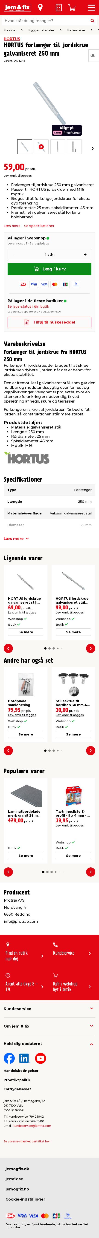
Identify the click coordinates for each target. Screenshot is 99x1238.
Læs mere (12, 226)
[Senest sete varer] (93, 55)
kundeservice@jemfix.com (32, 1125)
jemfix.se (14, 1179)
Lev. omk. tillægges (18, 175)
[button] (45, 648)
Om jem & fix (16, 1026)
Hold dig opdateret (23, 1044)
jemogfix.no (17, 1189)
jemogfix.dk (17, 1169)
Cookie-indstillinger (25, 1199)
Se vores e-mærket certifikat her (27, 1141)
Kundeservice (17, 1009)
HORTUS (12, 39)
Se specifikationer (39, 226)
